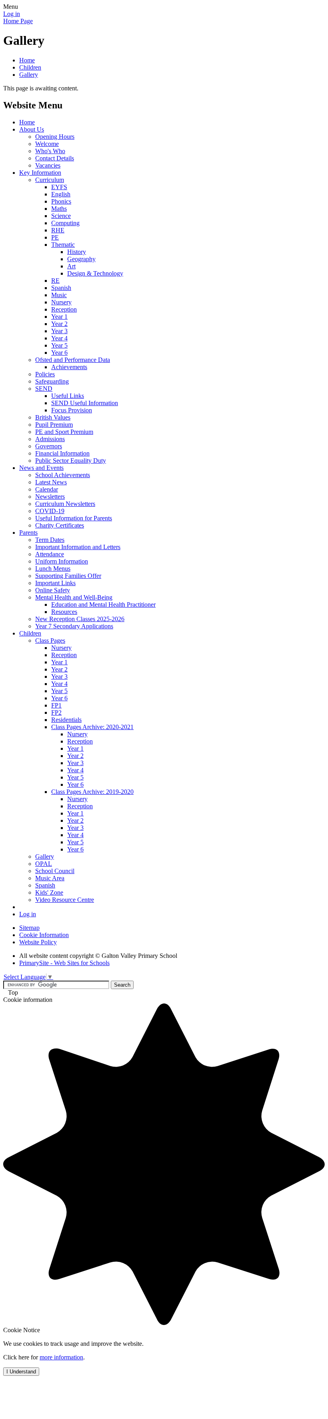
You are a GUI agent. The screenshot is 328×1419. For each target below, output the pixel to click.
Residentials (66, 719)
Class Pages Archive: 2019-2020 (92, 791)
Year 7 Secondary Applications (74, 626)
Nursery (61, 302)
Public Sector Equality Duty (70, 460)
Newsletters (50, 496)
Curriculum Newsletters (65, 503)
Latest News (51, 482)
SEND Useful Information (84, 403)
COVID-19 (49, 511)
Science (61, 215)
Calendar (46, 489)
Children (30, 67)
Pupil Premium (54, 424)
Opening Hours (54, 136)
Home (27, 60)
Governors (48, 446)
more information (61, 1357)
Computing (65, 223)
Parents (28, 532)
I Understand (21, 1372)
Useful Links (67, 395)
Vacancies (47, 165)
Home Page (18, 21)
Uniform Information (61, 561)
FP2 (56, 712)
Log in (11, 13)
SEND (43, 388)
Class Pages (50, 640)
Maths (59, 208)
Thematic (63, 244)
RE (55, 280)
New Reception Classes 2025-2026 (79, 619)
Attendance (49, 554)
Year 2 (59, 323)
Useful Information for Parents (73, 518)
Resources (64, 611)
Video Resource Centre (64, 899)
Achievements (69, 367)
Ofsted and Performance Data (72, 359)
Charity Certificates (59, 525)
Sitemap (29, 927)
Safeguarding (52, 381)
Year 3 (59, 331)
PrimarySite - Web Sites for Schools (64, 962)
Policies (45, 374)
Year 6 (59, 352)
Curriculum (49, 179)
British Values (52, 417)
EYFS (59, 187)
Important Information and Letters (77, 547)
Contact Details (54, 158)
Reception (64, 309)
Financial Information (62, 453)
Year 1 (59, 316)
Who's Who (50, 151)
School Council (54, 870)
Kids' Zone (49, 892)
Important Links (55, 583)
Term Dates (49, 539)
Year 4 (59, 338)
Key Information (40, 172)
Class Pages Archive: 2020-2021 (92, 726)
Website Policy (38, 942)
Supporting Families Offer (68, 575)
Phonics (61, 201)
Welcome (47, 143)
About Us (31, 129)
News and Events (41, 467)
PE (55, 237)
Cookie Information (44, 934)
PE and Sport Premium (64, 431)
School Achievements (62, 475)
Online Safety (52, 590)
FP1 (56, 705)
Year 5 (59, 345)
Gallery (28, 74)
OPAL (43, 863)
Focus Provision (71, 410)
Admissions (50, 439)
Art (71, 266)
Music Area (49, 878)
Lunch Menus (52, 568)
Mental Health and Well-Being (73, 597)
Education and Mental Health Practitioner (103, 604)
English (60, 194)
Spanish (61, 287)
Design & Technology (95, 273)
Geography (81, 259)
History (76, 251)
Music (59, 295)
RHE (57, 230)
